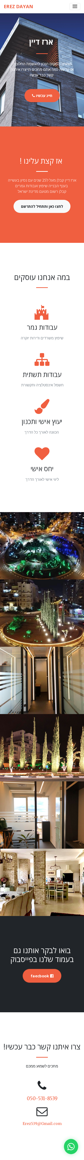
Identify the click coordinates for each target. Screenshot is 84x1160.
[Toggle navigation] (75, 6)
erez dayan (19, 6)
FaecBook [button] (40, 976)
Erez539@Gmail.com (42, 1123)
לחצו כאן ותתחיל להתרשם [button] (42, 206)
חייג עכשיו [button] (43, 95)
